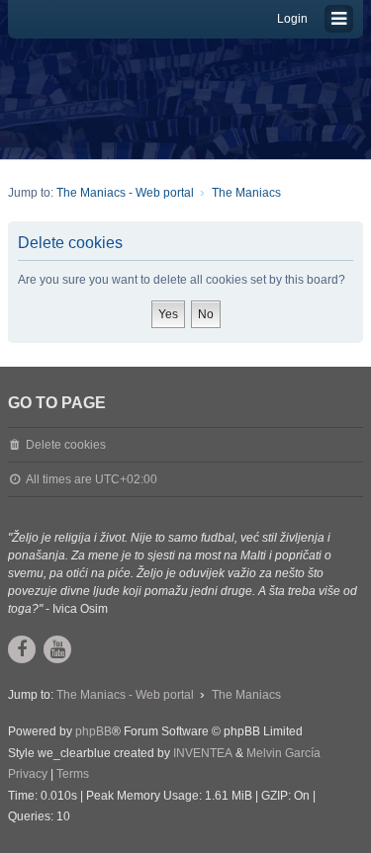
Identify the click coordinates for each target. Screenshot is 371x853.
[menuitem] (27, 775)
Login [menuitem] (292, 19)
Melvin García (283, 753)
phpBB (93, 731)
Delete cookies (66, 445)
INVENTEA (202, 753)
